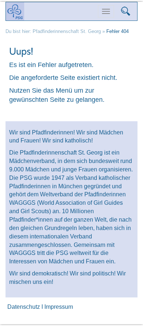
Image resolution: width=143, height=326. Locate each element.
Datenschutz (23, 307)
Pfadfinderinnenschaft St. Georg (67, 31)
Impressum (58, 307)
